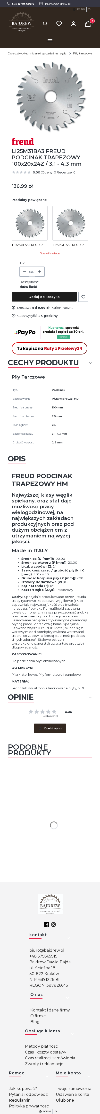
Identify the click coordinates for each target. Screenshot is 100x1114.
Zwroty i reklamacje (44, 1064)
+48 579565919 (43, 956)
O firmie (38, 1016)
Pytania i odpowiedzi (29, 1094)
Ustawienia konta (72, 1094)
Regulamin (20, 1100)
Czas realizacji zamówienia (50, 1058)
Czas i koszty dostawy (45, 1052)
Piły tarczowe (82, 53)
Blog (35, 1021)
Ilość (22, 263)
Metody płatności (41, 1046)
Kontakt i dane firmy (50, 1010)
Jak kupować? (23, 1088)
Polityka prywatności (29, 1106)
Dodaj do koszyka (44, 297)
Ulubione (65, 1100)
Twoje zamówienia (73, 1088)
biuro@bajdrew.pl (46, 950)
